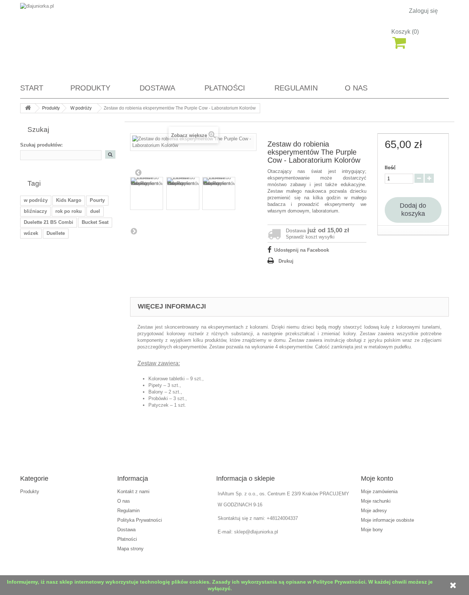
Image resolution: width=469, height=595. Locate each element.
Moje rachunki (376, 501)
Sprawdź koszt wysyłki (310, 237)
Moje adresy (374, 510)
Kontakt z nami (133, 491)
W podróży (81, 108)
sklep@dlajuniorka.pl (256, 532)
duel (95, 211)
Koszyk (405, 32)
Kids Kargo (68, 200)
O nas (356, 88)
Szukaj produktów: (41, 145)
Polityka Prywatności (139, 520)
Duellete (56, 233)
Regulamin (296, 88)
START (31, 88)
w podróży (36, 200)
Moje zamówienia (379, 491)
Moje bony (372, 529)
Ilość (390, 167)
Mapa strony (130, 548)
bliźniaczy (35, 211)
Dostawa (157, 88)
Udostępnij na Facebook (301, 250)
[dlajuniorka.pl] (88, 39)
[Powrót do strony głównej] (28, 108)
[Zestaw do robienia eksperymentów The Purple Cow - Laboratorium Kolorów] (146, 193)
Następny (133, 230)
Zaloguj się (423, 11)
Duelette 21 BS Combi (48, 222)
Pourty (97, 200)
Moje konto (377, 478)
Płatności (224, 88)
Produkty (90, 88)
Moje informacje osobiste (387, 520)
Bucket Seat (95, 222)
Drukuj (285, 261)
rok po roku (68, 211)
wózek (31, 233)
